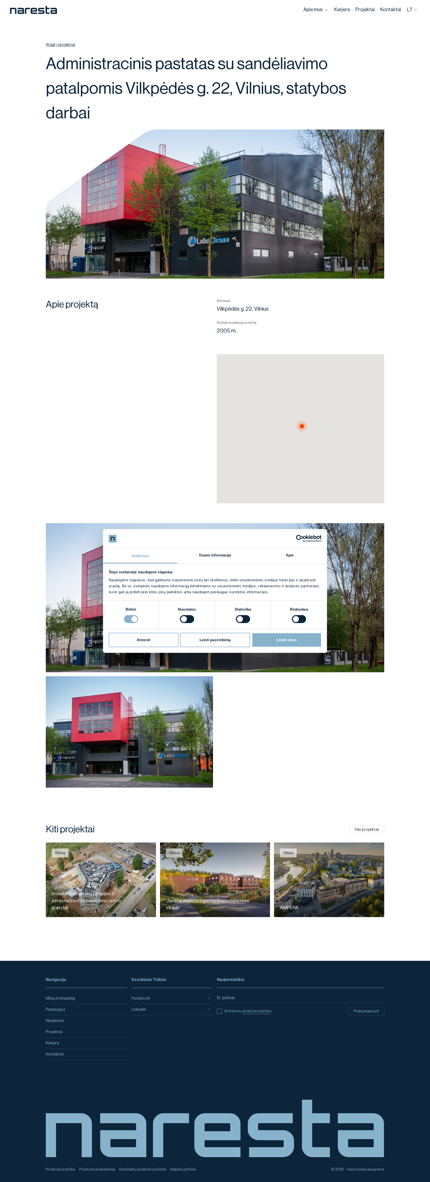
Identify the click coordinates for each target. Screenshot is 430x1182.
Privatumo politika (60, 1169)
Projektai (54, 1032)
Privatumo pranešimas (97, 1169)
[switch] (187, 619)
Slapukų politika (183, 1169)
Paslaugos (55, 1010)
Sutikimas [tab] (140, 556)
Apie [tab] (290, 555)
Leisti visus (286, 640)
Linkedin (138, 1010)
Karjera (52, 1043)
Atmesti (143, 640)
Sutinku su (247, 1011)
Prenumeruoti (366, 1011)
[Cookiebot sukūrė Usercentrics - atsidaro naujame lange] (300, 538)
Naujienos (55, 1021)
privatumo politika (256, 1011)
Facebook (140, 998)
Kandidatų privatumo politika (142, 1169)
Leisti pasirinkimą (215, 640)
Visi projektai (367, 830)
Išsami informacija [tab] (215, 555)
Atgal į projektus (60, 45)
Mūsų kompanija (60, 998)
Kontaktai (55, 1054)
